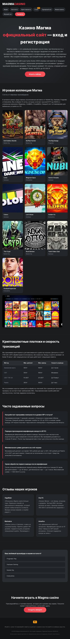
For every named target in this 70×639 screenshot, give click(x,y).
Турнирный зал (46, 9)
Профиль (20, 14)
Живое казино (59, 9)
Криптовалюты (26, 9)
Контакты (14, 9)
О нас (36, 9)
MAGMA (13, 4)
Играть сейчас (35, 74)
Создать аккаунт (35, 610)
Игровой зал (8, 14)
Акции (6, 9)
